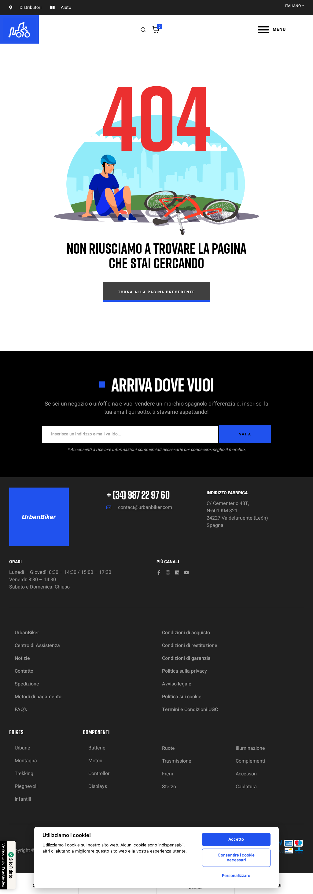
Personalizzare (236, 875)
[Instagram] (168, 572)
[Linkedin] (177, 572)
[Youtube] (186, 572)
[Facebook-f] (158, 572)
